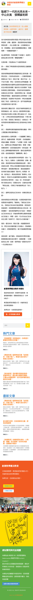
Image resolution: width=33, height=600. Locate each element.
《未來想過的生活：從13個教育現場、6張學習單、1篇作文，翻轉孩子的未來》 (16, 29)
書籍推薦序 (25, 19)
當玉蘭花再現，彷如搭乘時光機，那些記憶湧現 (15, 422)
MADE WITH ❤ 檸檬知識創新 (16, 595)
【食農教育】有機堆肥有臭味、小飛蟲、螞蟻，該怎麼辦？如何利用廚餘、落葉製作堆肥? (15, 441)
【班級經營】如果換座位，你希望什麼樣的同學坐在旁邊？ (15, 339)
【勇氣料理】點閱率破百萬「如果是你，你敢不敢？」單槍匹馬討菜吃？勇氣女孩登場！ (15, 357)
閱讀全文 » (5, 349)
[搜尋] (28, 325)
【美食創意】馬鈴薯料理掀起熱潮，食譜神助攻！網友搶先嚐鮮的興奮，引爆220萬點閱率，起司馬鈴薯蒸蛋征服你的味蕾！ (16, 376)
